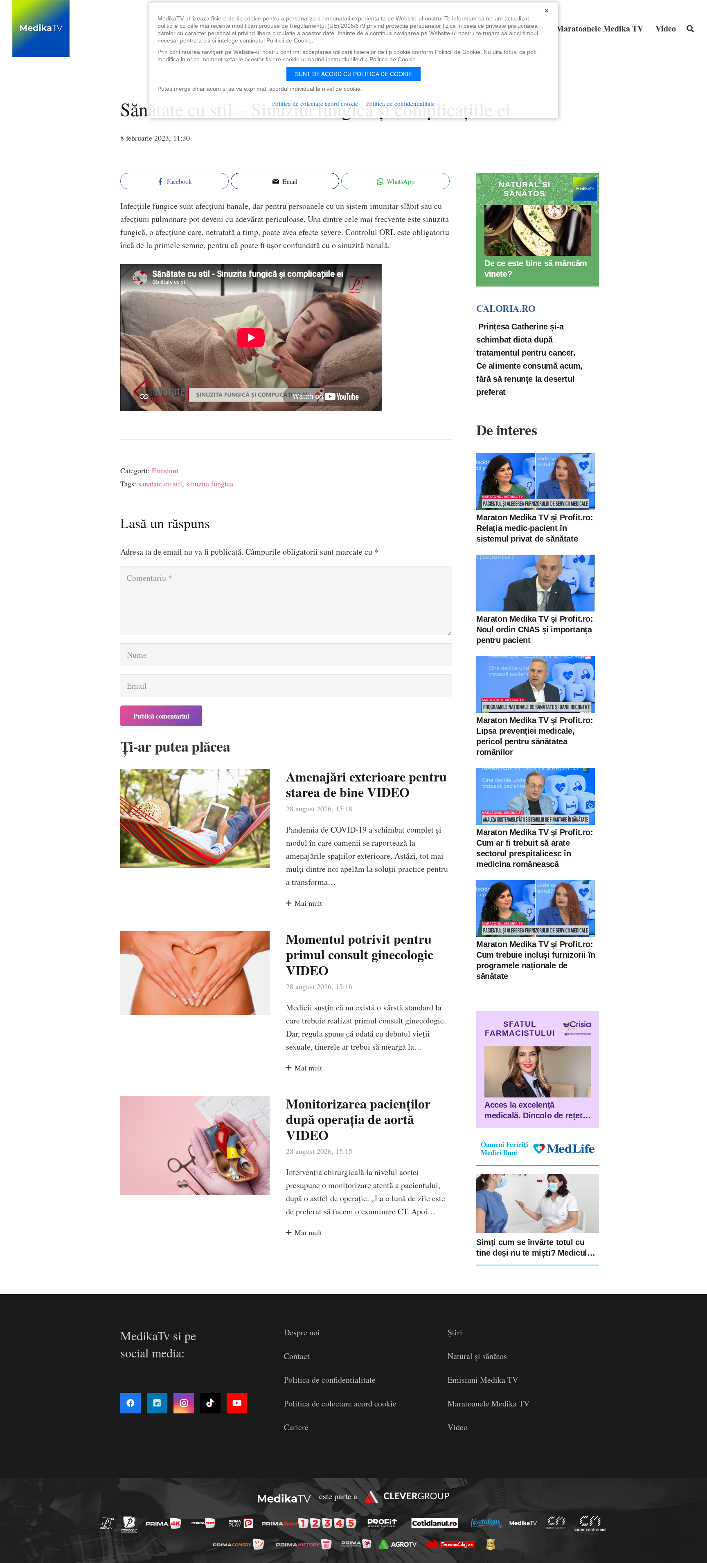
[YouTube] (237, 1403)
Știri (455, 1332)
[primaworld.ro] (359, 1543)
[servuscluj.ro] (452, 1544)
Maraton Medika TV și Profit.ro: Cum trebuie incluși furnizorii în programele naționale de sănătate (535, 960)
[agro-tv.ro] (400, 1544)
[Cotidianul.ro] (437, 1523)
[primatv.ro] (110, 1522)
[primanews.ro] (206, 1523)
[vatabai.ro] (493, 1544)
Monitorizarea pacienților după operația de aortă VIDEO (358, 1119)
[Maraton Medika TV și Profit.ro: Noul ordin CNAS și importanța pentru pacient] (535, 583)
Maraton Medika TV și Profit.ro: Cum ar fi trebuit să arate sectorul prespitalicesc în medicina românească (534, 848)
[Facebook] (130, 1403)
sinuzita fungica (209, 483)
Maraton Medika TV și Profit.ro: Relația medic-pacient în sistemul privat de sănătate (534, 528)
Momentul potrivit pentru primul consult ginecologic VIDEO (359, 954)
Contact (297, 1355)
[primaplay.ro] (243, 1523)
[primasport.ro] (311, 1523)
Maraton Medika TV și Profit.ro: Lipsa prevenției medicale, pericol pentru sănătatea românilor (534, 736)
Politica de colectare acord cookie (340, 1403)
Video (458, 1427)
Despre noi (302, 1332)
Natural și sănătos (477, 1355)
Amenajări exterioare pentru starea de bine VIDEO (366, 784)
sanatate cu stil (160, 483)
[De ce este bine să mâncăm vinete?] (537, 230)
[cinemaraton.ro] (558, 1522)
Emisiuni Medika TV (483, 1379)
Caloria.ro (505, 308)
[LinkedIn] (157, 1403)
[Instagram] (183, 1403)
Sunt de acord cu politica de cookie (353, 74)
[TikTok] (210, 1403)
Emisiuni (165, 470)
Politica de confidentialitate (330, 1379)
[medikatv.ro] (525, 1523)
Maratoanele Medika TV (488, 1403)
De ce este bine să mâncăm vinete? (535, 268)
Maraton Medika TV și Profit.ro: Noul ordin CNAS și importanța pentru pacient (534, 629)
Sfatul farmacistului (520, 1028)
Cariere (296, 1427)
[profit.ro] (384, 1523)
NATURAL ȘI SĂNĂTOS (524, 189)
